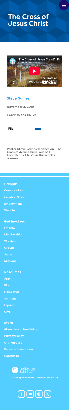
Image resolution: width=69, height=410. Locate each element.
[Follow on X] (47, 394)
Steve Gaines (18, 98)
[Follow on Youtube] (30, 394)
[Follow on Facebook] (21, 394)
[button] (64, 5)
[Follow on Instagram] (39, 394)
